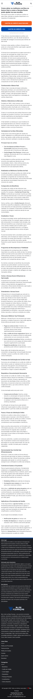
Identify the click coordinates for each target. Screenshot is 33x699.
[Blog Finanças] (16, 3)
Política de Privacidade (7, 645)
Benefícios (5, 666)
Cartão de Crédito (6, 669)
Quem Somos (4, 655)
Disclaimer (4, 658)
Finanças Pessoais (7, 676)
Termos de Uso (5, 648)
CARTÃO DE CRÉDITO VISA (16, 29)
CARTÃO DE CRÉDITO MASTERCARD (16, 23)
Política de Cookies (6, 650)
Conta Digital (5, 671)
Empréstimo (5, 674)
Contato (3, 653)
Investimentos (5, 679)
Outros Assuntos (6, 681)
